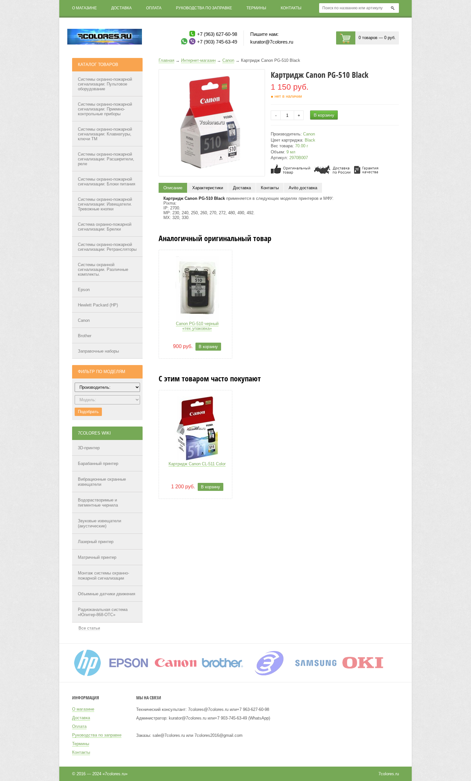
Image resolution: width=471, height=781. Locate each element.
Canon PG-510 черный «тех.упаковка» (197, 326)
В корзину (324, 115)
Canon (84, 320)
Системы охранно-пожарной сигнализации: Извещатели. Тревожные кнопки (105, 204)
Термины (256, 8)
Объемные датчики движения (106, 593)
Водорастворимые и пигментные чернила (98, 503)
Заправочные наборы (98, 351)
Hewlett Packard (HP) (98, 305)
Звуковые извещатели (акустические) (99, 523)
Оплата (153, 8)
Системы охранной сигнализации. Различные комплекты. (103, 269)
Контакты (291, 8)
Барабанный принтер (98, 463)
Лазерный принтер (95, 541)
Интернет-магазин (198, 60)
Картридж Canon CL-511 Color (197, 463)
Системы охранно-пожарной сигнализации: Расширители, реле (106, 159)
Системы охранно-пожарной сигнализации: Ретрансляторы (107, 247)
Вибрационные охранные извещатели (102, 482)
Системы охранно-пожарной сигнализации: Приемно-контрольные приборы (105, 109)
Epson (84, 289)
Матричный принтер (97, 557)
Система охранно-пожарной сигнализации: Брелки (104, 227)
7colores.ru (388, 773)
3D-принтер (89, 447)
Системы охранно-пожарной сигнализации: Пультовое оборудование (105, 84)
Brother (84, 335)
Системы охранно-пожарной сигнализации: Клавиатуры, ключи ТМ (105, 134)
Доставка (121, 8)
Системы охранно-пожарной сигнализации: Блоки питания (106, 181)
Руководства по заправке (204, 8)
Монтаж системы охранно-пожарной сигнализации (103, 576)
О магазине (84, 8)
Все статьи (89, 628)
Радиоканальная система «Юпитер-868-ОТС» (103, 612)
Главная (166, 60)
